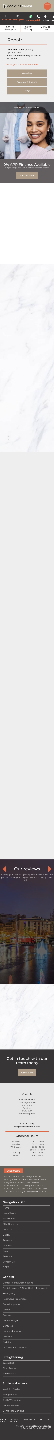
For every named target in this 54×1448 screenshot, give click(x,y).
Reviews (7, 1240)
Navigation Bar (14, 1202)
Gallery (6, 1234)
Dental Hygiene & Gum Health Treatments (25, 1288)
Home (17, 107)
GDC (41, 1419)
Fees (5, 1251)
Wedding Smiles (11, 1389)
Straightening (13, 1357)
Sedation (7, 1342)
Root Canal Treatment (14, 1299)
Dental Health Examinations (18, 1282)
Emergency (9, 1293)
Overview (27, 73)
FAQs (27, 90)
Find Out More (19, 563)
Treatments (26, 107)
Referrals (7, 1256)
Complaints (28, 1419)
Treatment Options (27, 82)
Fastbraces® (9, 1373)
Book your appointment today (22, 64)
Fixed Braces (9, 1368)
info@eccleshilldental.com (27, 1126)
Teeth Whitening (12, 1400)
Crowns (7, 1315)
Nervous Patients (12, 1331)
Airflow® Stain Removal (15, 1347)
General (8, 1277)
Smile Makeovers (15, 1383)
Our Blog (7, 1245)
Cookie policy (14, 1420)
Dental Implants (11, 1304)
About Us (8, 1229)
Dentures (8, 1325)
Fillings (6, 1309)
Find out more (27, 175)
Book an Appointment (27, 451)
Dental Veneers (11, 1405)
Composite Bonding (13, 1410)
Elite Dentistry (10, 1224)
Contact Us (27, 1072)
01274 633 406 (27, 1124)
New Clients (9, 1213)
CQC (49, 1419)
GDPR (6, 1267)
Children (7, 1336)
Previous (4, 868)
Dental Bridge (10, 1320)
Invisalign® (9, 1362)
